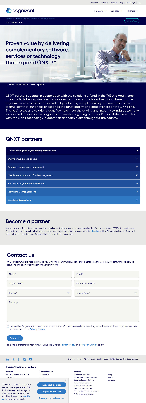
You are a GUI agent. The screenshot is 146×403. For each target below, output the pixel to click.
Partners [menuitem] (131, 11)
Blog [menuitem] (121, 3)
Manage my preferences (51, 398)
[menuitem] (139, 2)
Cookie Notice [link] (102, 359)
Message (13, 302)
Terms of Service (89, 344)
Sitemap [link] (71, 359)
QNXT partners (22, 85)
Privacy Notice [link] (89, 359)
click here (96, 231)
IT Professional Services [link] (83, 386)
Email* (79, 274)
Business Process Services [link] (84, 380)
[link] (20, 10)
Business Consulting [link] (82, 374)
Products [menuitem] (98, 11)
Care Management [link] (13, 377)
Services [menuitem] (104, 3)
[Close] (65, 380)
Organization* (16, 283)
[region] (34, 390)
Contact (133, 21)
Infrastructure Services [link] (82, 383)
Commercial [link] (44, 374)
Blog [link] (110, 375)
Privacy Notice (37, 329)
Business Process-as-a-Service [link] (17, 374)
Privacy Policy (68, 344)
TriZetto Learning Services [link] (84, 394)
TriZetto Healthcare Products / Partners (39, 19)
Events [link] (110, 377)
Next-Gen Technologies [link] (83, 388)
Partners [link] (111, 380)
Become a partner (37, 85)
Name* (12, 274)
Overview (10, 85)
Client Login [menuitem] (130, 3)
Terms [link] (79, 359)
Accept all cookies (51, 385)
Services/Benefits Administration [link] (86, 391)
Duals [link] (42, 377)
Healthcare (10, 19)
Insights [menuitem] (114, 3)
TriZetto (19, 19)
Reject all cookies (52, 391)
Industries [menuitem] (94, 3)
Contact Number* (85, 283)
